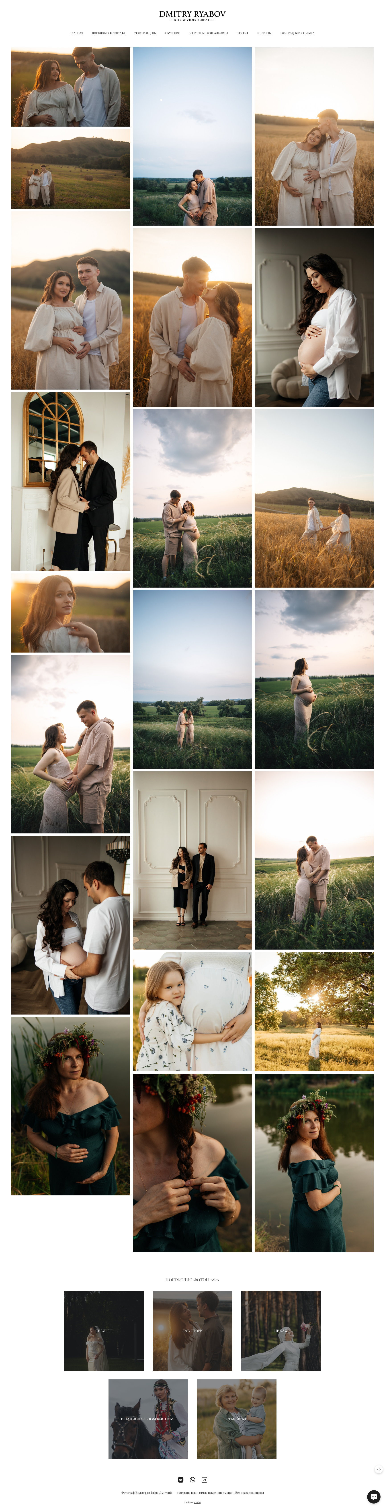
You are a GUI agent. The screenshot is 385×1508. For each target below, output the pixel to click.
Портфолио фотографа (108, 33)
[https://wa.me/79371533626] (192, 1480)
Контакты (264, 33)
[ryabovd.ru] (192, 16)
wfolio (197, 1502)
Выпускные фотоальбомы (208, 33)
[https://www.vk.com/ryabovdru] (181, 1480)
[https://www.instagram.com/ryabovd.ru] (204, 1480)
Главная (76, 33)
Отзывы (242, 33)
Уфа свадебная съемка (297, 33)
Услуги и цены (145, 33)
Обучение (172, 33)
